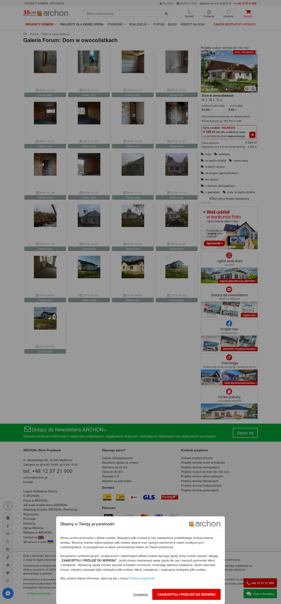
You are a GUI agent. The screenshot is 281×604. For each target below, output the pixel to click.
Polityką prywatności (141, 578)
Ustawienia (140, 594)
